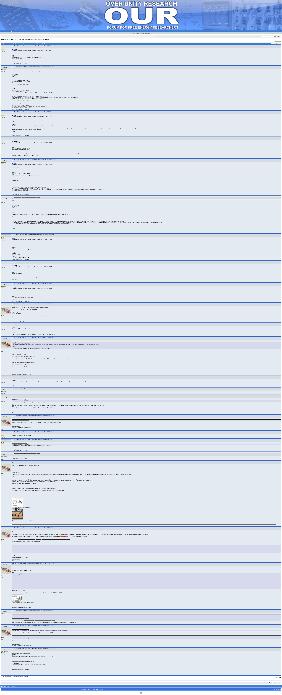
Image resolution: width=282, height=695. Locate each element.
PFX (92, 689)
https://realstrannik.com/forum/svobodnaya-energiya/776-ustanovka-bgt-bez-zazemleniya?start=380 (44, 490)
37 (26, 676)
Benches (12, 39)
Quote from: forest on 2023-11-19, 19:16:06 (19, 443)
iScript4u (101, 689)
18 (5, 676)
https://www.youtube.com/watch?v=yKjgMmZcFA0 (21, 435)
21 (8, 676)
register (147, 33)
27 (15, 676)
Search (8, 31)
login (143, 33)
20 (7, 676)
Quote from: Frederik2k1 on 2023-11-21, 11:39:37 (20, 629)
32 (20, 676)
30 (18, 676)
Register (15, 31)
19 (6, 676)
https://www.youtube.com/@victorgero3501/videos (51, 422)
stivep (4, 454)
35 (24, 676)
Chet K (4, 649)
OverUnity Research (5, 39)
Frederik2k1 (5, 611)
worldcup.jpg (15, 602)
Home (1, 31)
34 (23, 676)
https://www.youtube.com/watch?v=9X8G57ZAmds (22, 391)
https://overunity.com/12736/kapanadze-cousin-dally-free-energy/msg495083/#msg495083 (44, 592)
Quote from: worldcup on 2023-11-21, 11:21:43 (20, 613)
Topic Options (275, 43)
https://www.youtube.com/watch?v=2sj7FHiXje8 (39, 307)
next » (280, 41)
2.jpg (13, 520)
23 (10, 676)
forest (4, 389)
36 (25, 676)
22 (9, 676)
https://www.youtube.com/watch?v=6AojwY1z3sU (21, 366)
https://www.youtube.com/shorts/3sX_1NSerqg (61, 358)
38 (27, 676)
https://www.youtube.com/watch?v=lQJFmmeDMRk (22, 570)
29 (17, 676)
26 (14, 676)
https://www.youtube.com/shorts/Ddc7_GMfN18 (40, 358)
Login (11, 31)
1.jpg (13, 507)
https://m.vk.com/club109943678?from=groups (32, 309)
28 (16, 676)
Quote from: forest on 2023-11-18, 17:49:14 (19, 399)
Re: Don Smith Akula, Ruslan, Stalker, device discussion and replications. (27, 45)
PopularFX (85, 689)
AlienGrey (17, 39)
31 (19, 676)
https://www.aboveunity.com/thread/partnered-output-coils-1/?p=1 (41, 632)
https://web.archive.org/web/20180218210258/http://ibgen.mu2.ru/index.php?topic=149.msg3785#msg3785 (37, 469)
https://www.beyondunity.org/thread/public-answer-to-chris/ (23, 667)
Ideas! (94, 689)
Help (5, 31)
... (4, 676)
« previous (277, 41)
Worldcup (5, 304)
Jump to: (270, 682)
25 (13, 676)
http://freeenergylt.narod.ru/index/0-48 (48, 488)
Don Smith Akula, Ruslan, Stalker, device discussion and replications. (34, 39)
